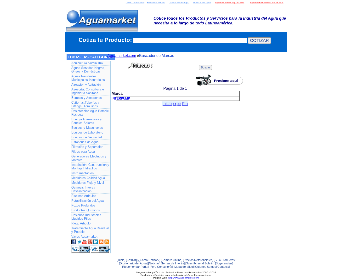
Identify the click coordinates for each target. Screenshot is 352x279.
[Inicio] (121, 260)
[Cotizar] (131, 260)
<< (174, 104)
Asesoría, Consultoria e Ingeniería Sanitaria (87, 91)
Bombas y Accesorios (86, 98)
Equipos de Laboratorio (87, 132)
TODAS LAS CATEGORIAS (91, 57)
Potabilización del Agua (87, 200)
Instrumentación (82, 173)
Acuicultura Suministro (87, 63)
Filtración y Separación (87, 147)
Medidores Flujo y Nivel (87, 182)
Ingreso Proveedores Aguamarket (267, 2)
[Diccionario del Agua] (133, 263)
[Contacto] (223, 266)
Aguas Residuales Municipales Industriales (88, 78)
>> (179, 104)
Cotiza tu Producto (135, 2)
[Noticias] (154, 263)
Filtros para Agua (83, 151)
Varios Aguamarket (84, 236)
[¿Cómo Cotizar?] (148, 260)
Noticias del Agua (202, 2)
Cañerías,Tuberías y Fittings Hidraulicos (85, 104)
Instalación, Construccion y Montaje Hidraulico (90, 166)
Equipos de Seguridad (86, 137)
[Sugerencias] (224, 263)
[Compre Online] (171, 260)
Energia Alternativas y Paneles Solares (86, 121)
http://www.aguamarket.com (183, 277)
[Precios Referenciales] (198, 260)
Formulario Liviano (156, 2)
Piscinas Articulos (83, 196)
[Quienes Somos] (205, 266)
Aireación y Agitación (86, 84)
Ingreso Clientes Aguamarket (229, 2)
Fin (185, 104)
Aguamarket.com (121, 56)
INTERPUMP (121, 98)
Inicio (167, 104)
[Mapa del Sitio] (184, 266)
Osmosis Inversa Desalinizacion (83, 189)
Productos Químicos (85, 210)
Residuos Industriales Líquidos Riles (86, 216)
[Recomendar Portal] (135, 266)
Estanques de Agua (84, 142)
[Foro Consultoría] (161, 266)
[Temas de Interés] (173, 263)
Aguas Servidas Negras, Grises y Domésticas (88, 69)
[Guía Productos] (224, 260)
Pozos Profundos (83, 205)
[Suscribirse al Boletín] (199, 263)
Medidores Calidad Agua (88, 178)
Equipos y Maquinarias (87, 127)
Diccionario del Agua (179, 2)
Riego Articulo (81, 223)
